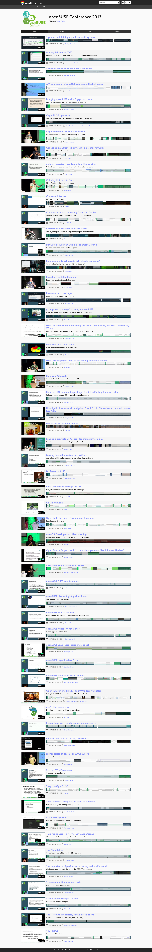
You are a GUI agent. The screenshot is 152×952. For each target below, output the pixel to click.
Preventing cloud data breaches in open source (71, 723)
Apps (79, 950)
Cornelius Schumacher (71, 572)
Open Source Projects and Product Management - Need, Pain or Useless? (85, 550)
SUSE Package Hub (56, 818)
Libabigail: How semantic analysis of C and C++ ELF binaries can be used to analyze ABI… (88, 410)
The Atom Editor (55, 850)
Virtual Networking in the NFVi (62, 898)
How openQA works (56, 376)
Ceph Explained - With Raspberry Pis (65, 131)
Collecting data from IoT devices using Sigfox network (74, 148)
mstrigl (66, 717)
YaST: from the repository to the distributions (70, 915)
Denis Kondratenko (72, 126)
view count (117, 31)
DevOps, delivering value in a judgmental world (71, 245)
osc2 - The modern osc (58, 707)
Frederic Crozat (69, 110)
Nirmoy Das (83, 701)
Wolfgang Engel (69, 828)
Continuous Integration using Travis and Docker (71, 212)
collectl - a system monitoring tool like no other (71, 164)
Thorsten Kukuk (70, 639)
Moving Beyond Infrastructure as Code (66, 455)
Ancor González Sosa (70, 925)
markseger (68, 174)
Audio (63, 21)
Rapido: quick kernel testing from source (67, 738)
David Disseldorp (69, 745)
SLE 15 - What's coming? (59, 770)
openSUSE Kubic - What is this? (63, 629)
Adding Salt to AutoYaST (59, 52)
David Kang (67, 528)
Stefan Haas (68, 287)
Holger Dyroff (68, 557)
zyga (66, 793)
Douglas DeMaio (69, 75)
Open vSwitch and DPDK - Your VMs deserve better (73, 691)
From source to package (59, 293)
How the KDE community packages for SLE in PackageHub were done (83, 392)
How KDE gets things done (60, 344)
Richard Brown (69, 339)
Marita (66, 545)
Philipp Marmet (70, 44)
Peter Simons (69, 91)
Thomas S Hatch (69, 465)
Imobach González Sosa (72, 63)
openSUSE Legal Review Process (63, 660)
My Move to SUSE (55, 471)
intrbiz (67, 207)
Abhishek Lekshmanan (87, 126)
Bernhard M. (68, 764)
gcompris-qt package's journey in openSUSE (69, 309)
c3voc (98, 950)
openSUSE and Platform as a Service (65, 566)
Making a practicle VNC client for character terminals (74, 439)
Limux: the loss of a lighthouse (62, 423)
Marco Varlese (68, 876)
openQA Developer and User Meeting (66, 534)
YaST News (52, 931)
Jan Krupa (68, 158)
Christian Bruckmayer (71, 682)
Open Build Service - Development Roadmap (70, 518)
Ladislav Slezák (69, 223)
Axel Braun (67, 844)
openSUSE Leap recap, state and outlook (67, 645)
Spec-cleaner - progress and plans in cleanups (70, 801)
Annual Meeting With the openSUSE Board (69, 69)
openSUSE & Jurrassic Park (60, 612)
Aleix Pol (67, 355)
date (90, 31)
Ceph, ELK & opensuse (58, 115)
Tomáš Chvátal (69, 812)
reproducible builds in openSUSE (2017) (67, 754)
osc (40, 7)
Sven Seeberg (69, 142)
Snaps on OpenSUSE (57, 786)
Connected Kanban (56, 196)
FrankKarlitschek (69, 730)
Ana (65, 509)
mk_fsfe (67, 430)
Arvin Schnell (68, 497)
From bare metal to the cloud (61, 277)
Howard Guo (68, 449)
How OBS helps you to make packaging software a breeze (76, 360)
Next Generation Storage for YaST (64, 486)
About (74, 950)
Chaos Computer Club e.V (62, 950)
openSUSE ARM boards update (62, 581)
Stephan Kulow (69, 386)
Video (58, 21)
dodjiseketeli (69, 418)
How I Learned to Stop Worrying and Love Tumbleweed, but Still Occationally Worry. (87, 327)
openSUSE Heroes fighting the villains (66, 596)
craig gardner (69, 255)
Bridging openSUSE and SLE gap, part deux (69, 99)
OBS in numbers (54, 503)
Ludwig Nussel (68, 652)
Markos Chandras (71, 701)
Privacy (92, 950)
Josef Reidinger (69, 941)
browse (23, 7)
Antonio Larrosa (69, 402)
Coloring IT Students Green (60, 180)
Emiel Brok (67, 190)
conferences (32, 7)
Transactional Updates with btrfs (63, 882)
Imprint (85, 950)
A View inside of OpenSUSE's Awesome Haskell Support (75, 84)
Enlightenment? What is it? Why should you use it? (73, 261)
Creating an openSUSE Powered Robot (66, 229)
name (34, 31)
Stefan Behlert (69, 780)
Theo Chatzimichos (71, 607)
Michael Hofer (69, 304)
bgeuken (67, 367)
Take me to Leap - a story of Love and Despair (70, 834)
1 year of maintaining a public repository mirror (71, 37)
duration (62, 31)
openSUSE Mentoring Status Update (65, 675)
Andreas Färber (69, 588)
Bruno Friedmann (69, 320)
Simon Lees (67, 239)
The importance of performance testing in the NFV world (76, 866)
